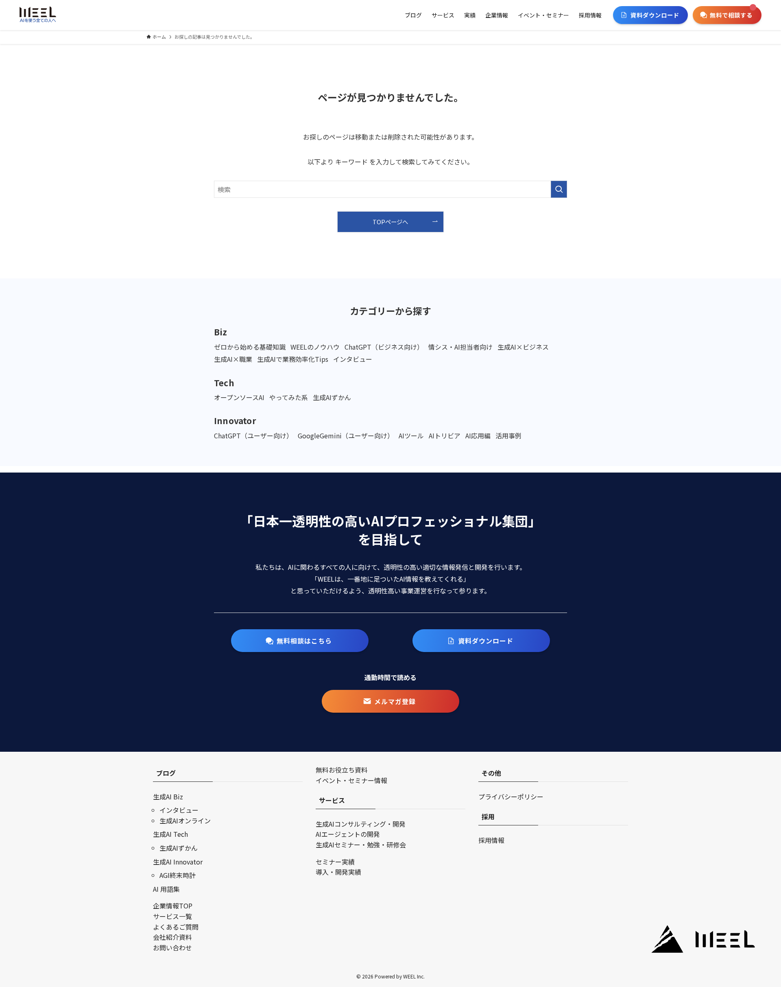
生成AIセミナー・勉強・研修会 (361, 844)
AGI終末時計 (177, 875)
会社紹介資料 (172, 937)
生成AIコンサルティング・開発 (361, 824)
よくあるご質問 (176, 927)
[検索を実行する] (559, 189)
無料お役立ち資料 (342, 770)
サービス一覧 (172, 916)
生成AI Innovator (178, 862)
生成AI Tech (170, 834)
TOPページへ (390, 221)
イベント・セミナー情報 (351, 780)
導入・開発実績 (338, 872)
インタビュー (179, 810)
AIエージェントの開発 (348, 834)
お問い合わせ (172, 947)
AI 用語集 (166, 889)
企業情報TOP (172, 905)
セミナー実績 (335, 862)
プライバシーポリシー (510, 796)
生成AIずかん (178, 848)
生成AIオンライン (185, 820)
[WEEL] (38, 15)
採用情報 (491, 840)
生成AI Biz (168, 796)
